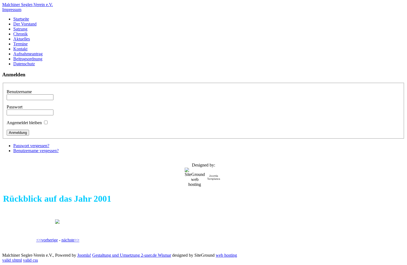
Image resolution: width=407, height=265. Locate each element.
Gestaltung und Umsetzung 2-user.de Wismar (131, 255)
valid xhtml (12, 260)
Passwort (14, 107)
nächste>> (70, 240)
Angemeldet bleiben (24, 122)
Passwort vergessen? (31, 145)
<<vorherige (47, 240)
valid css (30, 260)
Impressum (11, 9)
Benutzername (19, 91)
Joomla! (84, 255)
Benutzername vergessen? (36, 150)
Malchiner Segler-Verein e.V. (27, 4)
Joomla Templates (213, 177)
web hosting (226, 255)
